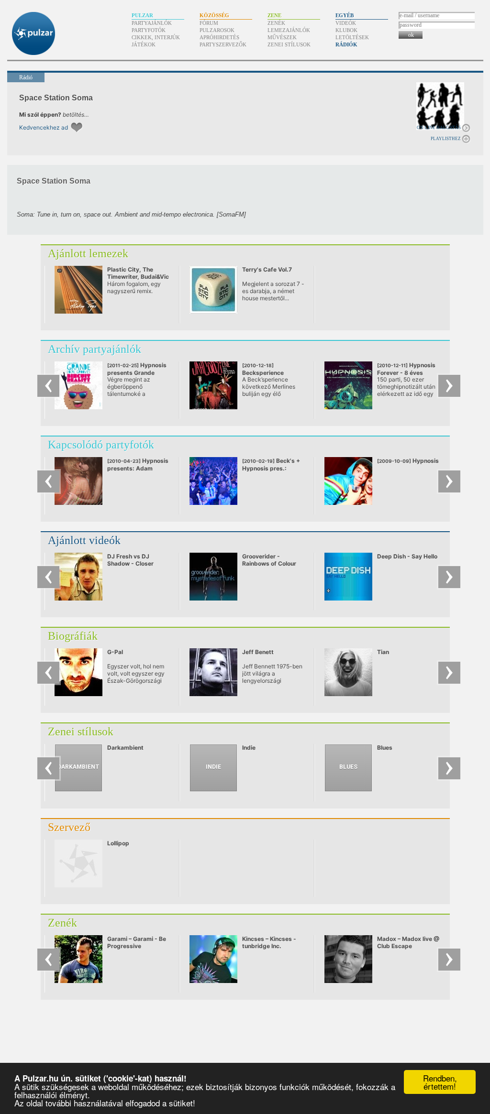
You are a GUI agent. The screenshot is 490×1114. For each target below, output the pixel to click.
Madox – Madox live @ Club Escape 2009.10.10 (408, 946)
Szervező (69, 827)
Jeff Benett (258, 651)
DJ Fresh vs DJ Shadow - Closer (130, 560)
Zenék (276, 23)
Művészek (282, 37)
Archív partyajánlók (94, 349)
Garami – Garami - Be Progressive (136, 942)
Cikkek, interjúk (156, 37)
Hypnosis (408, 460)
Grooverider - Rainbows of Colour (269, 560)
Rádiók (346, 44)
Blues (384, 747)
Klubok (346, 30)
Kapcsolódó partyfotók (101, 444)
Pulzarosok (217, 30)
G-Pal (115, 651)
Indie (249, 747)
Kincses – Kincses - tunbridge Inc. (269, 942)
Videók (345, 23)
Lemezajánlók (288, 30)
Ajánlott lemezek (88, 253)
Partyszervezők (223, 44)
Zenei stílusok (289, 44)
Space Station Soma (56, 98)
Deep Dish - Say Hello (407, 556)
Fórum (209, 23)
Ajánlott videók (84, 540)
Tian (383, 651)
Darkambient (125, 747)
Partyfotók (149, 30)
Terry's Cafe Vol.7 (267, 269)
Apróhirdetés (219, 37)
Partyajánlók (152, 23)
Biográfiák (73, 636)
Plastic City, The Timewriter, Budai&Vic (138, 273)
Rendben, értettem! (440, 1082)
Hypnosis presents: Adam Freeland (137, 468)
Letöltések (352, 37)
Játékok (144, 44)
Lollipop (118, 843)
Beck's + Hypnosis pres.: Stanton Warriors (271, 468)
